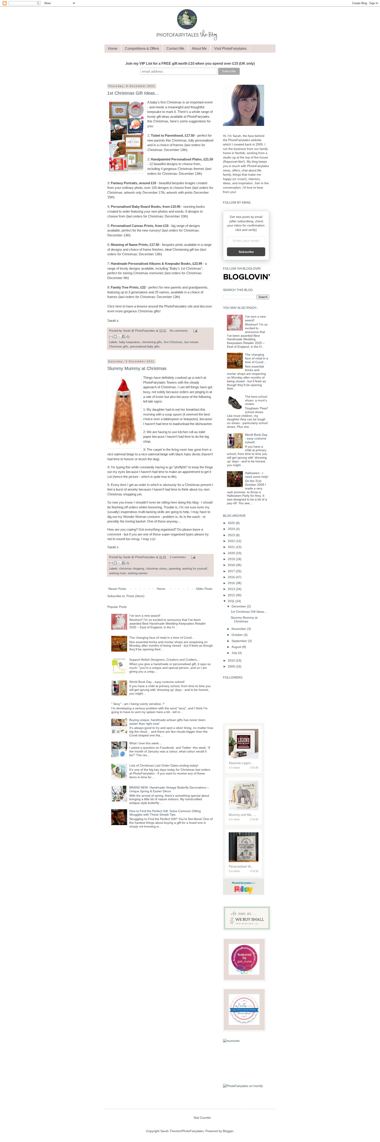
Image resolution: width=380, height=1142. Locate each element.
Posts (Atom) (135, 596)
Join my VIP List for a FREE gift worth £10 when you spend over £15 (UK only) (190, 63)
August (237, 647)
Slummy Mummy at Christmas (136, 368)
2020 (232, 553)
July (235, 653)
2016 (232, 577)
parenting (175, 568)
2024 (232, 529)
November (239, 629)
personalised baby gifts (145, 346)
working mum (117, 573)
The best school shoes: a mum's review (256, 400)
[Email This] (111, 336)
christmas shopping (131, 568)
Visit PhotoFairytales (230, 48)
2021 (232, 547)
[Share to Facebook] (123, 336)
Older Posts (204, 588)
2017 (232, 571)
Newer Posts (117, 588)
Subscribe (246, 252)
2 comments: (178, 557)
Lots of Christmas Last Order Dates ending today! (163, 765)
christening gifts (152, 342)
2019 (232, 559)
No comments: (179, 330)
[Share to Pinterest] (128, 336)
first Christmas (173, 342)
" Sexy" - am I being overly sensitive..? (137, 704)
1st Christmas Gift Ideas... (133, 93)
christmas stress (156, 568)
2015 (232, 583)
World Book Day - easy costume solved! (157, 682)
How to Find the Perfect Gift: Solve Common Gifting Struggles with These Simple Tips (165, 813)
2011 (231, 601)
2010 (232, 660)
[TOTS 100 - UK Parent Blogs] (243, 1076)
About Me (199, 48)
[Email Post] (194, 330)
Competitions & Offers (142, 48)
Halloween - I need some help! (256, 474)
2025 (232, 523)
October (238, 634)
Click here (114, 306)
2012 (232, 595)
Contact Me (175, 48)
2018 (232, 565)
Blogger (228, 1131)
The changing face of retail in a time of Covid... (161, 637)
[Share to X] (119, 336)
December (239, 606)
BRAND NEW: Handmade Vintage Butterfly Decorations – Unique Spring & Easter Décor (169, 789)
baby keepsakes (129, 342)
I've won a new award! (144, 615)
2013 (232, 589)
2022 (232, 541)
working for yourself (194, 568)
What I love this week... (145, 743)
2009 (232, 666)
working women (137, 573)
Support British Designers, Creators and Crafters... (164, 659)
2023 (232, 535)
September (240, 641)
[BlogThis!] (115, 336)
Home (112, 48)
